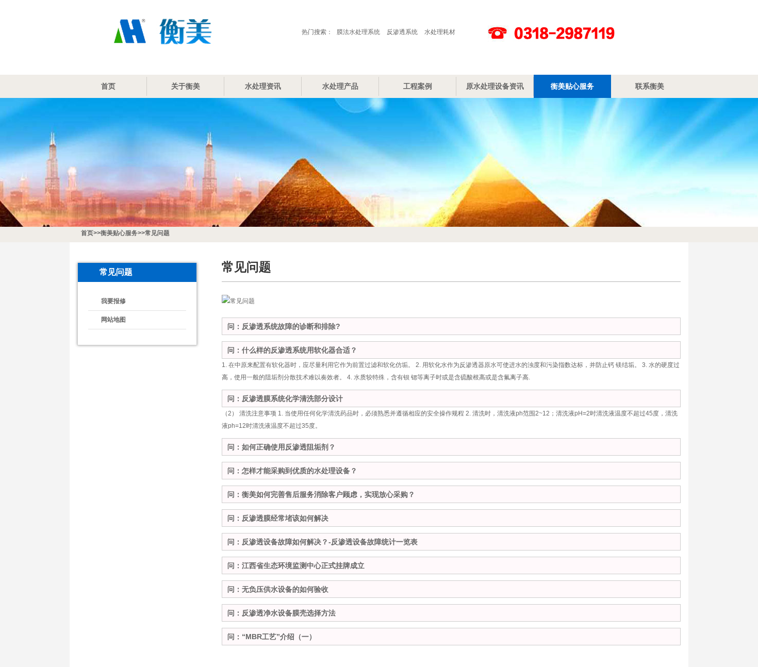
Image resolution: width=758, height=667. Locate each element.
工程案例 (417, 86)
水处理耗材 (439, 32)
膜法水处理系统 (358, 32)
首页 (108, 86)
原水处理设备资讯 (495, 86)
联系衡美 (649, 86)
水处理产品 (340, 86)
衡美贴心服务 (572, 86)
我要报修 (113, 301)
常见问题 (157, 233)
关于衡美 (185, 86)
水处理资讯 (263, 86)
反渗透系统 (402, 32)
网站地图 (113, 319)
